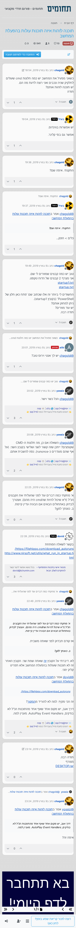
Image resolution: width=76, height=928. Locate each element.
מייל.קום (33, 411)
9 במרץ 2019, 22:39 (31, 536)
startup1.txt (66, 282)
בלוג (48, 408)
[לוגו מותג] (59, 8)
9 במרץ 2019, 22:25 (36, 487)
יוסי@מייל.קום (61, 408)
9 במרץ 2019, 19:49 (36, 265)
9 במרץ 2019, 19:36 (36, 162)
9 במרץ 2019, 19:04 (33, 119)
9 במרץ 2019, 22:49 (38, 601)
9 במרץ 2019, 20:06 (38, 434)
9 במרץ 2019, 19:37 (33, 205)
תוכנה (66, 43)
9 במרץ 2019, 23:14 (36, 749)
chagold (59, 70)
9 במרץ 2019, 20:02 (38, 390)
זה (45, 661)
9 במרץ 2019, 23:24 (36, 801)
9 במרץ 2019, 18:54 (36, 70)
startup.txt (66, 287)
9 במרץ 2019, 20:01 (33, 347)
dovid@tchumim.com (23, 570)
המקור (31, 701)
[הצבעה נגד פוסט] (8, 102)
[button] (27, 921)
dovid (60, 536)
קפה (39, 408)
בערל (61, 119)
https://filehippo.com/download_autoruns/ (44, 549)
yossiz (60, 390)
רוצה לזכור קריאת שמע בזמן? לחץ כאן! (53, 921)
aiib (62, 347)
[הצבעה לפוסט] (20, 102)
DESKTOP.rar (65, 766)
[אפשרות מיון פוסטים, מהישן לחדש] (69, 54)
